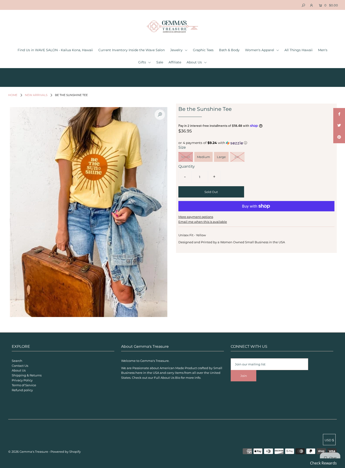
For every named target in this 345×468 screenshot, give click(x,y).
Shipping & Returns (27, 375)
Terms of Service (24, 385)
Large (221, 157)
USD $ (329, 440)
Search (17, 361)
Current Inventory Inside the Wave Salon (131, 50)
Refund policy (22, 390)
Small (185, 157)
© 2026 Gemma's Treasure (28, 451)
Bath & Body (229, 50)
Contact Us (20, 365)
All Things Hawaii (298, 50)
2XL (237, 157)
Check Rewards (323, 463)
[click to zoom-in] (160, 114)
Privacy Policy (22, 380)
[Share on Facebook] (339, 114)
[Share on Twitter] (339, 126)
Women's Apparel (260, 50)
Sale (159, 62)
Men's (322, 50)
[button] (256, 143)
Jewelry (177, 50)
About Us (195, 62)
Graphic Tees (203, 50)
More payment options (195, 217)
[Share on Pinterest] (339, 137)
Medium (203, 157)
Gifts (142, 62)
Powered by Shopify (65, 451)
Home (12, 95)
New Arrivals (36, 95)
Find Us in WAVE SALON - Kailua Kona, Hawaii (55, 50)
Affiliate (175, 62)
